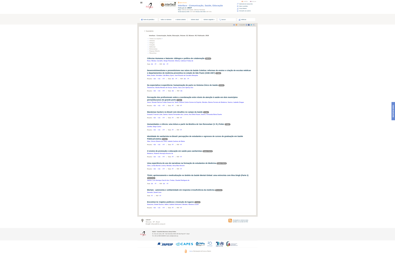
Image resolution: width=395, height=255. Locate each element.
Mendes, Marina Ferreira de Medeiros (214, 102)
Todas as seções (156, 38)
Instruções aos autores (245, 10)
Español (246, 1)
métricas (243, 19)
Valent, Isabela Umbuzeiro (173, 204)
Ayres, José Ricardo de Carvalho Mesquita (184, 75)
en (152, 64)
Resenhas (152, 53)
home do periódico (148, 19)
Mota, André (151, 75)
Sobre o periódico (243, 6)
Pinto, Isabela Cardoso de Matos (174, 141)
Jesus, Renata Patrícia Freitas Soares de (160, 102)
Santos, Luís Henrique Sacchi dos (158, 180)
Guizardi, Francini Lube (154, 114)
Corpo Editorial (242, 8)
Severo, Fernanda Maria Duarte (211, 114)
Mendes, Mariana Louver (190, 204)
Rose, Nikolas (151, 61)
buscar (223, 19)
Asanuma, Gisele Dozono (155, 204)
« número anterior (180, 19)
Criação (152, 45)
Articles (152, 40)
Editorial (152, 47)
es (159, 78)
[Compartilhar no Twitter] (251, 24)
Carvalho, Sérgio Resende (165, 61)
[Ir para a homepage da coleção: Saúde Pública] (149, 6)
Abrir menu (142, 3)
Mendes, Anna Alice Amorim (176, 165)
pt (155, 64)
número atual (195, 19)
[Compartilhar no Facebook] (249, 24)
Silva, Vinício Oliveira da (155, 141)
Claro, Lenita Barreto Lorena (156, 165)
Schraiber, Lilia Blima (162, 75)
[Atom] (236, 24)
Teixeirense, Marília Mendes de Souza (159, 87)
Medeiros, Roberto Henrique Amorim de (160, 153)
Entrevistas (153, 49)
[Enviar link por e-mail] (246, 24)
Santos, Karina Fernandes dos (173, 114)
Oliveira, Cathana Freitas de (184, 61)
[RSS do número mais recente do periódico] (230, 220)
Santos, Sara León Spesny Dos (183, 87)
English (254, 1)
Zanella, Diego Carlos (154, 126)
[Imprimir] (234, 24)
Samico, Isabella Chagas (236, 102)
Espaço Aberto (154, 51)
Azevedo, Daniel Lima (154, 192)
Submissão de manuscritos (246, 4)
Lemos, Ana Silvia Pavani (192, 114)
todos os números (166, 19)
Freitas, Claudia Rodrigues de (179, 180)
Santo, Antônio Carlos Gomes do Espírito (188, 102)
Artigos (152, 43)
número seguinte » (209, 19)
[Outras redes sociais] (253, 24)
